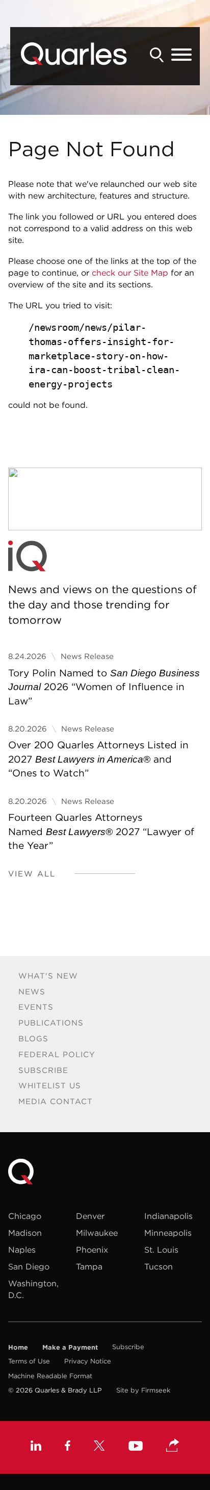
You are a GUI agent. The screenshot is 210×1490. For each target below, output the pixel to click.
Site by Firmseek (143, 1390)
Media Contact (55, 1101)
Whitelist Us (49, 1085)
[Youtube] (135, 1447)
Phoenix (92, 1249)
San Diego (28, 1266)
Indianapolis (168, 1216)
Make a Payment (70, 1347)
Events (36, 1007)
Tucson (158, 1266)
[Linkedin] (36, 1446)
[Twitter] (99, 1446)
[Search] (157, 54)
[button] (172, 1446)
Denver (90, 1216)
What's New (48, 976)
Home (18, 1347)
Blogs (33, 1038)
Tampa (89, 1266)
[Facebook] (67, 1446)
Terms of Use (29, 1361)
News (31, 991)
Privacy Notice (87, 1361)
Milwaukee (97, 1233)
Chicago (24, 1216)
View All (32, 873)
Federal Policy (56, 1054)
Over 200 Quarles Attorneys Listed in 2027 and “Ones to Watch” (98, 759)
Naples (22, 1249)
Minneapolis (168, 1233)
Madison (25, 1233)
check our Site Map (130, 272)
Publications (51, 1023)
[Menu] (181, 55)
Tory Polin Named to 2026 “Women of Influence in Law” (104, 687)
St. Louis (161, 1249)
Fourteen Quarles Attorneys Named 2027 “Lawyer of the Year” (101, 831)
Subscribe (43, 1070)
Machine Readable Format (50, 1376)
